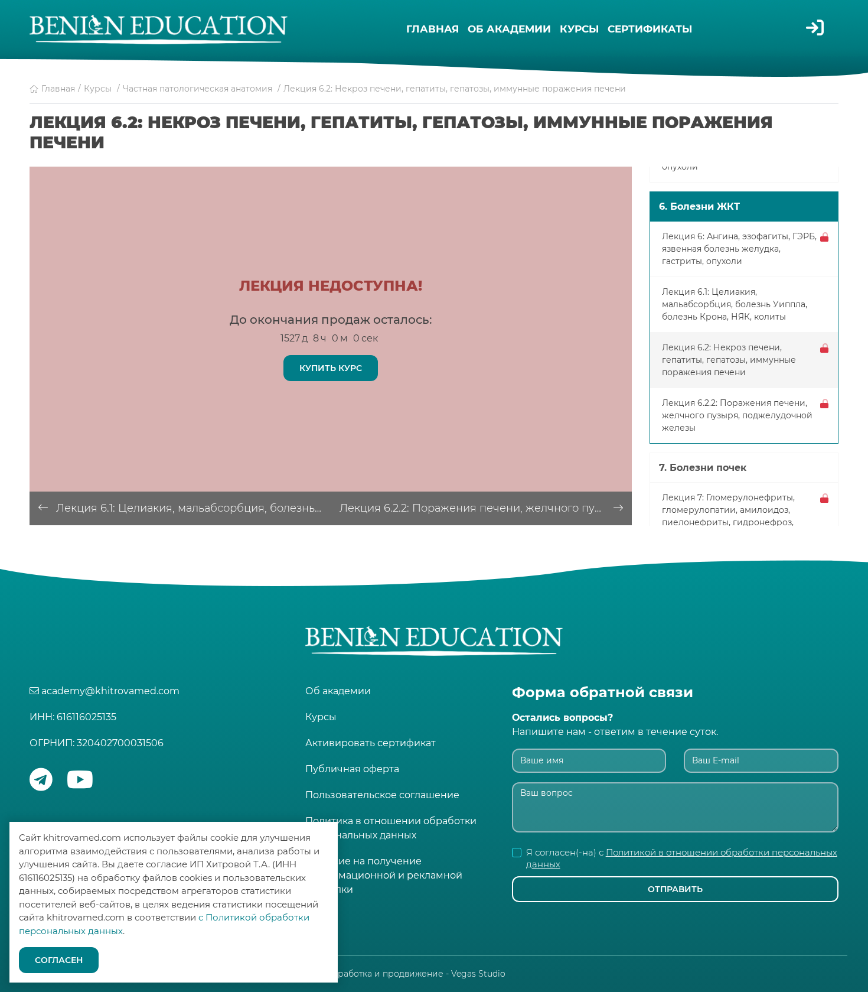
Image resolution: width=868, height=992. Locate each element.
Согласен (59, 960)
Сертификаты (650, 29)
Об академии (509, 29)
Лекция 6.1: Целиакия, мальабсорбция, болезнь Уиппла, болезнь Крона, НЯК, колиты (193, 508)
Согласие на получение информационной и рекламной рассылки (383, 875)
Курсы (579, 29)
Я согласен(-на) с (681, 858)
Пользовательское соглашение (382, 795)
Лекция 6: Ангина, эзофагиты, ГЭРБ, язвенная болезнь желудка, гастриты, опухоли (739, 248)
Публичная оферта (352, 769)
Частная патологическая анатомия (197, 88)
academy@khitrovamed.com (110, 691)
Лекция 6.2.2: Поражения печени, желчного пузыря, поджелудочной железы (486, 508)
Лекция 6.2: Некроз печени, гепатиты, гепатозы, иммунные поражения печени (729, 360)
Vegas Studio (478, 973)
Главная (432, 29)
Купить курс (330, 368)
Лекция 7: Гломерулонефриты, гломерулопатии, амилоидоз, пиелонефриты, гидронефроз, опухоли (728, 516)
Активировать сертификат (370, 743)
